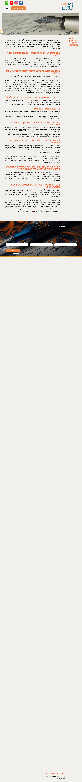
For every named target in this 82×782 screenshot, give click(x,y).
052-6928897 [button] (18, 8)
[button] (2, 31)
